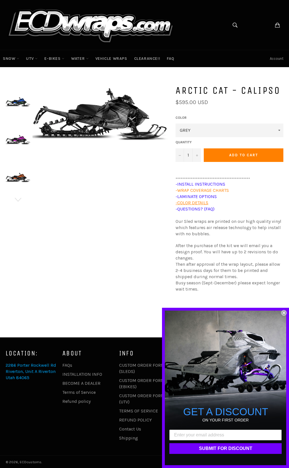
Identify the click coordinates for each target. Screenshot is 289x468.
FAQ (170, 58)
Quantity (184, 142)
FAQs (67, 365)
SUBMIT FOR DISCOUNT (225, 448)
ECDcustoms (30, 462)
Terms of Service (79, 392)
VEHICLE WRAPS (111, 58)
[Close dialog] (284, 313)
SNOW (10, 58)
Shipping (128, 438)
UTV (30, 58)
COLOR (181, 118)
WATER (78, 58)
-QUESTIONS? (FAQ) (195, 209)
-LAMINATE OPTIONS (196, 196)
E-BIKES (53, 58)
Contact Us (130, 429)
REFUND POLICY (135, 420)
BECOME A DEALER (81, 383)
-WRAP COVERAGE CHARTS (202, 190)
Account (276, 58)
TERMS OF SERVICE (138, 411)
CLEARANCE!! (147, 58)
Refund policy (76, 401)
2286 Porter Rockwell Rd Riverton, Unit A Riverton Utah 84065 (31, 371)
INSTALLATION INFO (82, 374)
